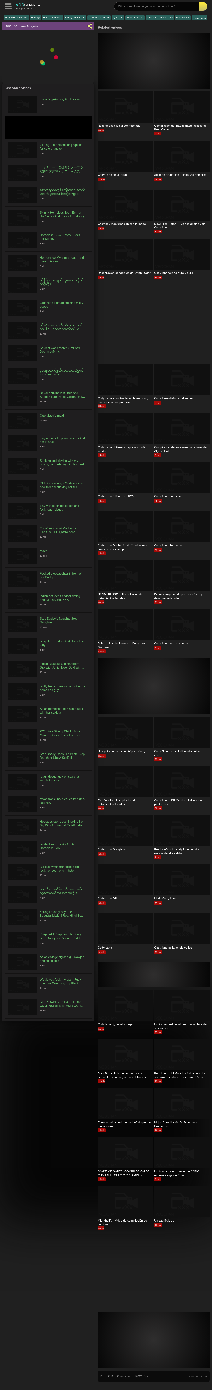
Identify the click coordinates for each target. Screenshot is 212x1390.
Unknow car (183, 17)
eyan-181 (118, 17)
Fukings (35, 17)
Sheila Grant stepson (16, 17)
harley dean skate (75, 17)
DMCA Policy (142, 1376)
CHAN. (29, 4)
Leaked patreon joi (99, 17)
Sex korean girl (134, 17)
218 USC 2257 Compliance (115, 1376)
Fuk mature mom (52, 17)
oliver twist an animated (160, 17)
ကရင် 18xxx (199, 18)
